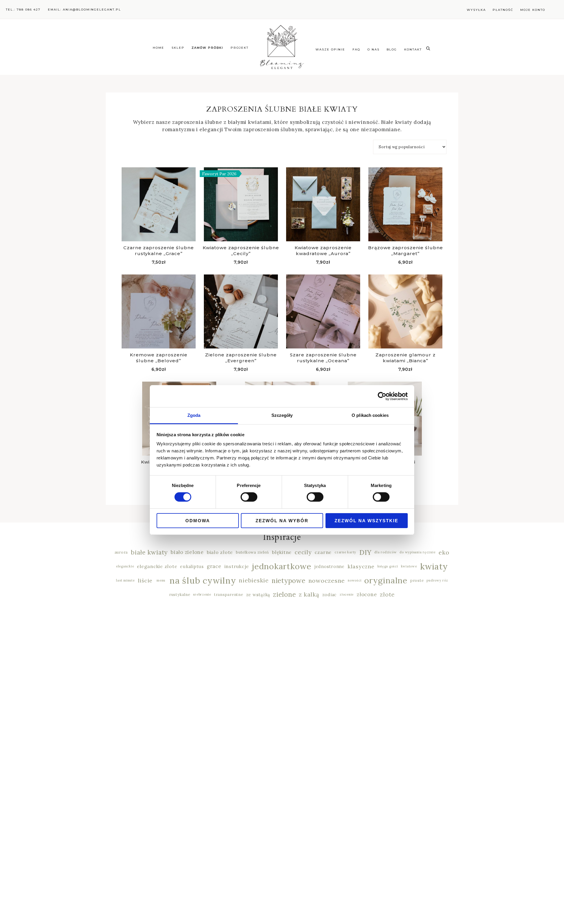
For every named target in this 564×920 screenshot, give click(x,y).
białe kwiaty (149, 552)
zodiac (329, 594)
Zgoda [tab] (194, 415)
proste (417, 580)
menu (161, 580)
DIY (365, 553)
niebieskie (254, 580)
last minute (125, 580)
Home (158, 48)
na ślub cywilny (202, 581)
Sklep (178, 48)
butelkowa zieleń (252, 552)
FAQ (356, 49)
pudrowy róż (437, 580)
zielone (284, 595)
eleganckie (125, 566)
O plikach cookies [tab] (370, 415)
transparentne (228, 594)
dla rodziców (385, 552)
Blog (392, 49)
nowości (354, 580)
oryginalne (385, 581)
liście (145, 580)
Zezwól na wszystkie (366, 520)
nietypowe (289, 581)
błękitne (282, 552)
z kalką (309, 594)
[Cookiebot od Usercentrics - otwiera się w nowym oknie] (382, 396)
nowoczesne (326, 580)
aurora (121, 552)
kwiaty (434, 567)
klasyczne (361, 566)
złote (387, 594)
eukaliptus (192, 566)
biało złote (220, 552)
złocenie (347, 594)
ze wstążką (258, 594)
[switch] (249, 497)
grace (214, 566)
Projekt (240, 48)
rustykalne (179, 594)
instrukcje (236, 566)
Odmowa (197, 520)
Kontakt (413, 49)
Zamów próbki (207, 48)
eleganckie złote (157, 566)
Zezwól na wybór (282, 520)
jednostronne (329, 566)
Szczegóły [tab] (282, 415)
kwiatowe (409, 566)
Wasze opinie (330, 49)
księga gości (387, 566)
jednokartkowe (281, 567)
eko (444, 552)
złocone (367, 594)
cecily (303, 552)
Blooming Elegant (282, 47)
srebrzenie (202, 594)
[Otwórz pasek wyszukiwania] (428, 47)
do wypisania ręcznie (417, 552)
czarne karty (345, 552)
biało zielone (187, 552)
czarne (323, 552)
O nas (373, 49)
